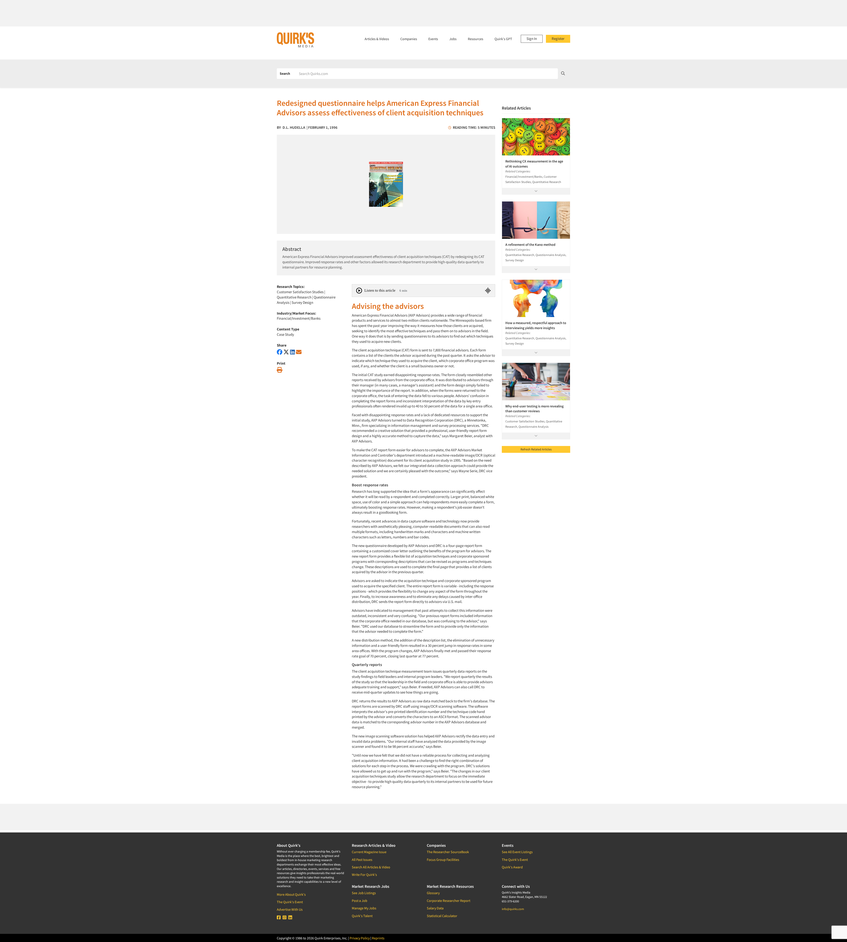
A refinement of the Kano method (530, 244)
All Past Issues (362, 859)
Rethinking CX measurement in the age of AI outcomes (534, 163)
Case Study (285, 334)
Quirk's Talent (362, 916)
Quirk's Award (512, 867)
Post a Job (359, 900)
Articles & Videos (377, 39)
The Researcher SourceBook (448, 852)
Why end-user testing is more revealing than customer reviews (534, 408)
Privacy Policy (360, 938)
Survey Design (302, 302)
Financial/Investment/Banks (298, 318)
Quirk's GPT (503, 39)
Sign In (532, 38)
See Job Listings (364, 893)
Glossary (433, 893)
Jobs (453, 39)
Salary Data (435, 908)
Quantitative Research (294, 297)
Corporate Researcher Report (448, 900)
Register (558, 38)
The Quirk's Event (290, 902)
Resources (475, 39)
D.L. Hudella (294, 127)
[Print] (279, 370)
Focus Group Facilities (443, 859)
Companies (408, 39)
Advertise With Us (290, 909)
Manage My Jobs (364, 908)
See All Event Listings (517, 852)
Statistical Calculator (442, 916)
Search (285, 73)
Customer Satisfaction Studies (300, 291)
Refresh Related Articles (536, 449)
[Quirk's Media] (295, 39)
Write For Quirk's (364, 874)
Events (433, 39)
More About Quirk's (291, 894)
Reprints (378, 938)
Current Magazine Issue (369, 852)
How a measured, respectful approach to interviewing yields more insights (535, 325)
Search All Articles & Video (371, 867)
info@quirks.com (513, 909)
